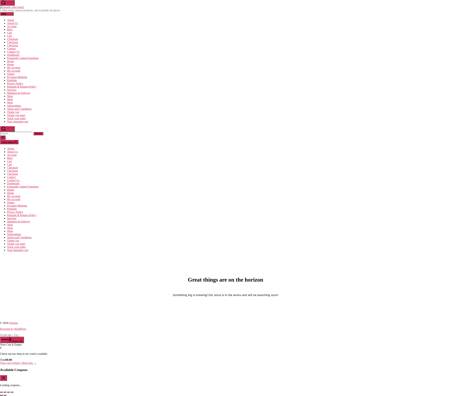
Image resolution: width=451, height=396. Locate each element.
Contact (11, 48)
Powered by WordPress (13, 328)
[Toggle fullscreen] (5, 392)
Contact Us (13, 51)
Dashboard (13, 54)
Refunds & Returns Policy (21, 86)
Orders (11, 73)
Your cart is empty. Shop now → (18, 362)
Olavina (13, 322)
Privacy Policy (15, 83)
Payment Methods (17, 77)
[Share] (8, 392)
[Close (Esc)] (12, 392)
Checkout (12, 39)
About (10, 20)
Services (11, 89)
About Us (12, 23)
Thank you (13, 112)
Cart (9, 32)
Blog (10, 29)
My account (13, 67)
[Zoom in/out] (1, 392)
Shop (10, 96)
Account (12, 26)
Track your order (16, 118)
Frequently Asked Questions (23, 58)
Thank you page (16, 115)
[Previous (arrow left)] (1, 395)
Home (10, 61)
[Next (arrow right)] (5, 395)
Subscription (14, 105)
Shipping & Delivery (18, 93)
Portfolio (12, 80)
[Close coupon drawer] (3, 378)
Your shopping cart (17, 121)
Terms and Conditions (19, 108)
